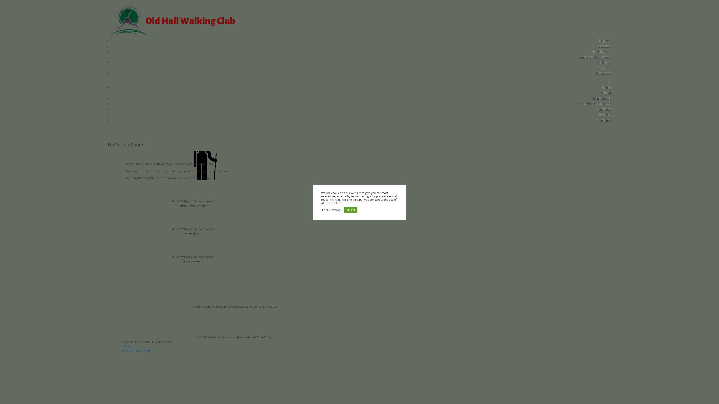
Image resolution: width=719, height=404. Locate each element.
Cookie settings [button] (332, 210)
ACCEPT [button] (351, 210)
